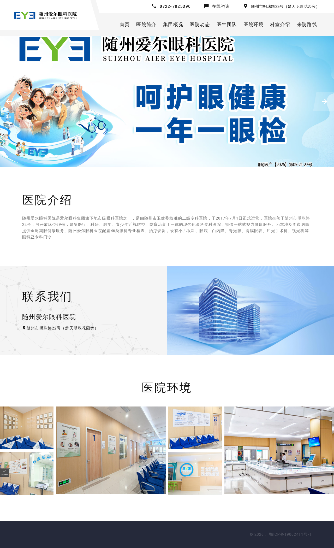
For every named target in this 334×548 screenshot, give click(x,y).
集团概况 (173, 24)
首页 (125, 24)
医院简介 (146, 24)
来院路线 (307, 24)
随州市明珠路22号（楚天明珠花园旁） (285, 6)
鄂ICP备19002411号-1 (290, 534)
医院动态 (200, 24)
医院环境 (253, 24)
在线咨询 (221, 6)
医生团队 (227, 24)
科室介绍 (280, 24)
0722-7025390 (175, 6)
